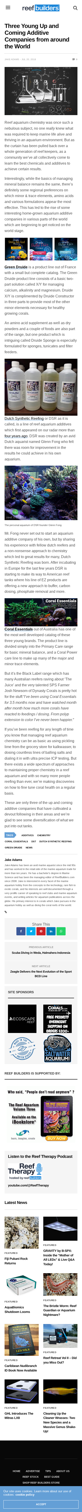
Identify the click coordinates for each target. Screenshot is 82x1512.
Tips (48, 1471)
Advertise (33, 1471)
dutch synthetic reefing (55, 841)
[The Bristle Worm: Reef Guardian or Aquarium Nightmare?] (60, 1284)
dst (33, 841)
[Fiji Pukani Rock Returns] (22, 1233)
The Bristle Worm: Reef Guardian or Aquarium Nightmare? (59, 1310)
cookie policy (24, 1494)
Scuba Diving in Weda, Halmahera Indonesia (41, 952)
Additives (27, 835)
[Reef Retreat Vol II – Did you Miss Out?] (60, 1336)
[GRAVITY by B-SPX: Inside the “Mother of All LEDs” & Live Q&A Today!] (60, 1228)
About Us (62, 1471)
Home (16, 1471)
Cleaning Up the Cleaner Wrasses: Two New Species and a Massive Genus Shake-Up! (59, 1422)
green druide (13, 847)
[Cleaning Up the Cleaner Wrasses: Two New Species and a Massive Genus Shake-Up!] (60, 1391)
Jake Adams (12, 59)
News (29, 847)
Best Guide (51, 1476)
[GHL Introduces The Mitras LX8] (22, 1391)
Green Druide (16, 267)
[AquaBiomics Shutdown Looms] (22, 1285)
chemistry (44, 835)
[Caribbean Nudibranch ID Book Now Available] (22, 1340)
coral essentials (16, 841)
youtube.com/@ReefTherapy (28, 1185)
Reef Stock (31, 1476)
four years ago (16, 436)
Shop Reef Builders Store (41, 1482)
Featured (11, 1253)
